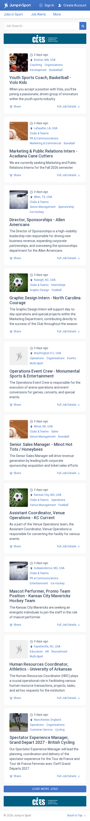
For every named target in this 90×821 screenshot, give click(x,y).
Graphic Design (39, 290)
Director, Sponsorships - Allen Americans (37, 222)
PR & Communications (44, 138)
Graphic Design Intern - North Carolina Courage (45, 300)
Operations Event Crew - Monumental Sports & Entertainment (44, 373)
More (57, 14)
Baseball (69, 143)
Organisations (54, 65)
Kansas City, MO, (44, 494)
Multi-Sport (36, 363)
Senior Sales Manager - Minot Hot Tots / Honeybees (40, 447)
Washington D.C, (44, 353)
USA (52, 59)
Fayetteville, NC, (44, 646)
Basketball (56, 70)
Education (36, 651)
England (55, 719)
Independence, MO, (46, 568)
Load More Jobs (45, 788)
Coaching (36, 65)
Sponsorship (66, 206)
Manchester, (42, 719)
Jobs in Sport (13, 14)
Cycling (60, 729)
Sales (54, 431)
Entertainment (39, 583)
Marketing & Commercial (45, 143)
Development (38, 70)
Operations (37, 358)
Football (57, 290)
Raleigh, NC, (41, 280)
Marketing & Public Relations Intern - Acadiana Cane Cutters (43, 153)
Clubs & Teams (39, 133)
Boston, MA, (41, 59)
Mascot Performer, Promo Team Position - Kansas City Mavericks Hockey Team (39, 596)
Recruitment (59, 651)
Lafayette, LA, (42, 128)
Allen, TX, (40, 197)
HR (47, 651)
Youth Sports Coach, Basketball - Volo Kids (40, 80)
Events (71, 358)
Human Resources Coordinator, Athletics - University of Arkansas (40, 666)
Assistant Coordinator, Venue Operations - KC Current (37, 515)
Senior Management (43, 206)
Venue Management (43, 505)
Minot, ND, (40, 426)
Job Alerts (38, 14)
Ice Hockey (37, 212)
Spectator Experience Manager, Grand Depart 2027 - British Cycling (42, 740)
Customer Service (41, 729)
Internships (58, 285)
